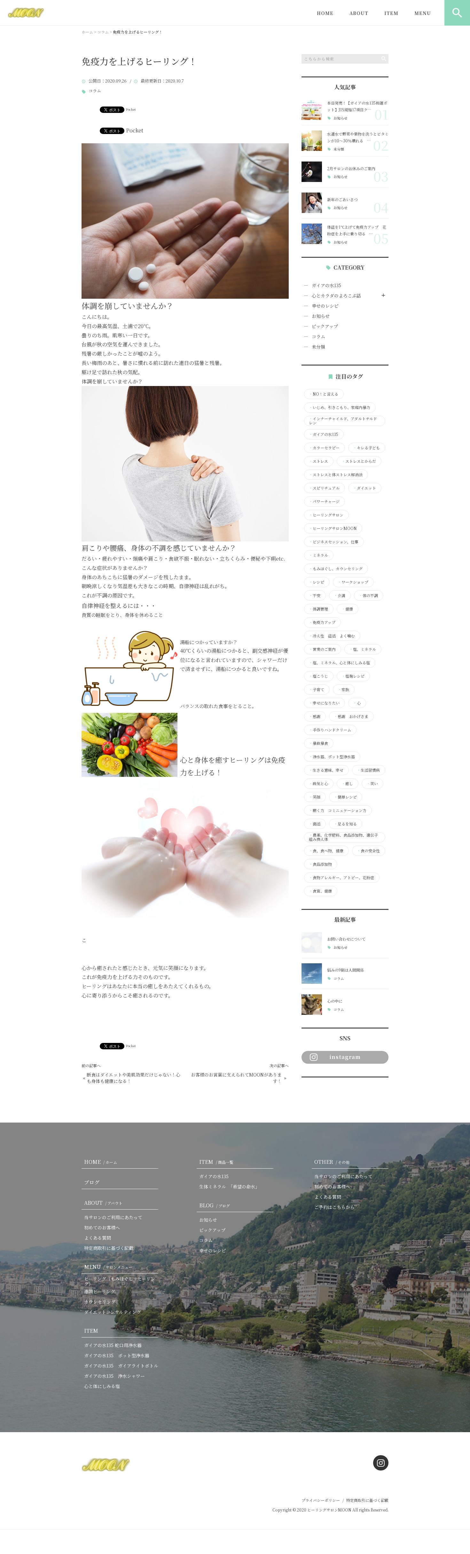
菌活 (314, 824)
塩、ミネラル (362, 649)
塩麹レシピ (352, 676)
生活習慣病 (368, 770)
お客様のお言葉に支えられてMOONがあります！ (236, 1078)
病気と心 (318, 783)
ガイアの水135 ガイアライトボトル (121, 1365)
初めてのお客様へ (102, 1227)
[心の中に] (312, 1004)
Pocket (131, 109)
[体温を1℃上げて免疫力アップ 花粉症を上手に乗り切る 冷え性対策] (312, 234)
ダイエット (364, 488)
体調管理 (318, 609)
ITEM (391, 13)
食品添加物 (320, 864)
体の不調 (368, 595)
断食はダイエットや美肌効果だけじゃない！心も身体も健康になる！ (133, 1078)
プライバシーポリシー (321, 1500)
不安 (314, 595)
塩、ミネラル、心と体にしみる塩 (339, 662)
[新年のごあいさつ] (312, 203)
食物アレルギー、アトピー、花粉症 (341, 877)
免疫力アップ (322, 622)
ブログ (91, 1182)
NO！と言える (323, 394)
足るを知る (345, 824)
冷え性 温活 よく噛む (332, 636)
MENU (422, 13)
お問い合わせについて (346, 939)
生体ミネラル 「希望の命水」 (229, 1186)
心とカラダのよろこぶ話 (336, 295)
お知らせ (340, 118)
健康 (347, 609)
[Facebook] (308, 1090)
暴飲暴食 (318, 743)
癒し (347, 783)
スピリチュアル (324, 488)
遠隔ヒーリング (99, 1291)
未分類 (338, 149)
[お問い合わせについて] (312, 942)
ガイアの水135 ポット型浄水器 (116, 1355)
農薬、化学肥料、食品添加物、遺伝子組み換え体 (343, 837)
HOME (325, 13)
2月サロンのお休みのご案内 (351, 168)
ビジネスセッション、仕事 (333, 542)
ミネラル (318, 555)
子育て (316, 689)
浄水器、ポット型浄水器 (332, 756)
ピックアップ (325, 326)
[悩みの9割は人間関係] (312, 973)
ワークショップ (353, 582)
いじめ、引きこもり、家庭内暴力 (339, 407)
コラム (95, 91)
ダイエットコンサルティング (112, 1312)
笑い (372, 783)
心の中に (334, 1001)
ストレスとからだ (358, 461)
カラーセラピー (324, 448)
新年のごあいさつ (342, 199)
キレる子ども (366, 448)
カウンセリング (99, 1301)
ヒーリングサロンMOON (333, 528)
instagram (345, 1057)
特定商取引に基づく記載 (108, 1248)
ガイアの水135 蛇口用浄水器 (113, 1345)
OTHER (331, 1161)
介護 (339, 595)
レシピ (316, 582)
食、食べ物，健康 (326, 850)
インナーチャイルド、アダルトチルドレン (343, 420)
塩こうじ (318, 676)
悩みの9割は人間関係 (345, 970)
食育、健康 (320, 891)
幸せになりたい (324, 703)
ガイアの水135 (326, 285)
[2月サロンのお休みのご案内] (312, 172)
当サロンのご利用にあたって (113, 1217)
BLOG (214, 1205)
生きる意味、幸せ (326, 770)
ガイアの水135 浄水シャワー (114, 1376)
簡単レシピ (345, 797)
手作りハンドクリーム (330, 730)
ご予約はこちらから (334, 1207)
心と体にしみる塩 (102, 1386)
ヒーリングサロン (326, 515)
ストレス (318, 461)
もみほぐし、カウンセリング (336, 568)
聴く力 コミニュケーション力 (337, 810)
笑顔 (314, 797)
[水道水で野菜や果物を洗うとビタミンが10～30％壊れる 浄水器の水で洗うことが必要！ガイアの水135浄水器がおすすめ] (312, 140)
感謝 (314, 716)
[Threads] (341, 1090)
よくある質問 (97, 1238)
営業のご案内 (322, 649)
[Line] (324, 1090)
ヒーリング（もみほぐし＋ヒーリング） (119, 1281)
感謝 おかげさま (351, 716)
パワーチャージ (324, 501)
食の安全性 (368, 850)
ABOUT (358, 13)
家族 (343, 689)
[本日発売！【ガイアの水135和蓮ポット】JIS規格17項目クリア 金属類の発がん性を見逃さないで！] (312, 109)
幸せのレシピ (325, 306)
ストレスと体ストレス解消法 (336, 474)
